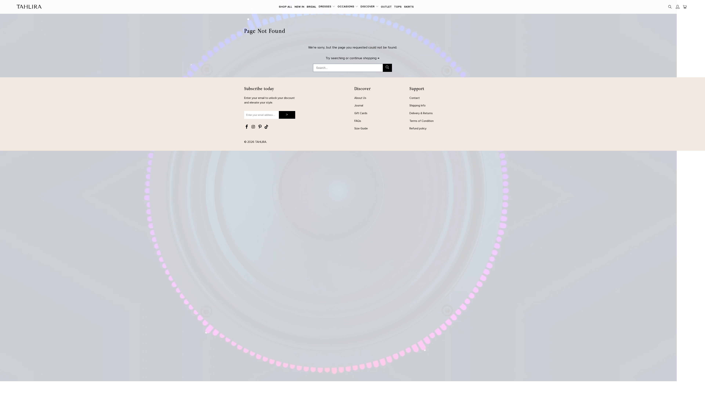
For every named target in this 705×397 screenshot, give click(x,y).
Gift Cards (360, 113)
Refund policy (417, 128)
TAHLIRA (260, 141)
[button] (327, 7)
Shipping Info (417, 105)
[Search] (670, 7)
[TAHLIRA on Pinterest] (260, 127)
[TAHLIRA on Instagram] (253, 127)
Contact (414, 97)
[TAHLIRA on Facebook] (247, 127)
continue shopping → (364, 58)
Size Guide (361, 128)
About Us (360, 97)
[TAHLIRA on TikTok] (266, 127)
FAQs (357, 120)
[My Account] (677, 7)
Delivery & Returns (421, 113)
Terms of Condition (421, 120)
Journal (358, 105)
